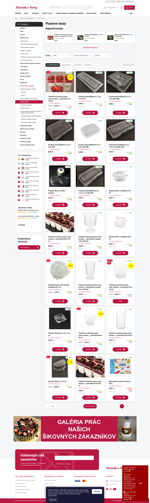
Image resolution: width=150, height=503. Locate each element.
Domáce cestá (24, 54)
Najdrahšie (78, 65)
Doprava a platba (49, 483)
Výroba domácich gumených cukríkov (30, 63)
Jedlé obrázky (24, 70)
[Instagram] (110, 489)
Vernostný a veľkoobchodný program (25, 480)
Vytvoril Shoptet (117, 500)
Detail (120, 301)
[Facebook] (107, 489)
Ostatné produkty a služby (27, 145)
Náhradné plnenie (20, 483)
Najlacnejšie (66, 65)
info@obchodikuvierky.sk (116, 481)
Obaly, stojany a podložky (27, 86)
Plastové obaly (24, 102)
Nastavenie (53, 500)
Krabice (23, 95)
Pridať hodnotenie (24, 247)
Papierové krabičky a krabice (28, 89)
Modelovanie (23, 82)
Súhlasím (97, 491)
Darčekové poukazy (25, 141)
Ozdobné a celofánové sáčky (28, 119)
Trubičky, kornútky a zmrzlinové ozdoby (30, 57)
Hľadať (89, 7)
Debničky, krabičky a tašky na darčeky (31, 116)
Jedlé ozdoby (23, 66)
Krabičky (23, 92)
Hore (52, 406)
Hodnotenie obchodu (20, 486)
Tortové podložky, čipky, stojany (28, 98)
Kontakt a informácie (50, 480)
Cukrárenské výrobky (26, 125)
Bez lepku (22, 132)
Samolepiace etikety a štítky (28, 122)
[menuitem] (18, 13)
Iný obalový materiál (25, 105)
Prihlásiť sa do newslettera (64, 464)
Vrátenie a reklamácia (50, 486)
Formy (22, 79)
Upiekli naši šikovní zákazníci (22, 489)
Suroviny (22, 34)
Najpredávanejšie (53, 65)
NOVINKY (22, 28)
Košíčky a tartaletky (25, 50)
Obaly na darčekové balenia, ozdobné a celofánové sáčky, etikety (30, 112)
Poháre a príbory (24, 108)
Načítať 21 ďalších (90, 406)
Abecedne (88, 65)
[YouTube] (115, 489)
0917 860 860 (113, 484)
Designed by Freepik (20, 492)
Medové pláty (24, 41)
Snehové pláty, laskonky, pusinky (29, 44)
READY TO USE (24, 38)
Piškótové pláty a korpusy (27, 47)
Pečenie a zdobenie (25, 76)
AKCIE (21, 31)
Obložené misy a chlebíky (27, 129)
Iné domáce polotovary (26, 60)
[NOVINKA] (90, 368)
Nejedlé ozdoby (24, 73)
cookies (86, 490)
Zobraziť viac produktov (90, 47)
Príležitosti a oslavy (25, 138)
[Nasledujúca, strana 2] (127, 406)
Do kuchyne (23, 135)
